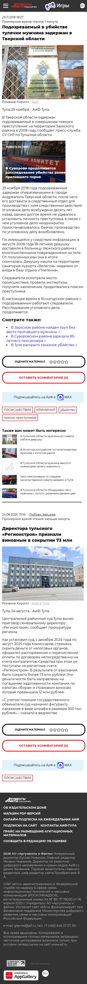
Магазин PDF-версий (22, 813)
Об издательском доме (24, 807)
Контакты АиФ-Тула (59, 825)
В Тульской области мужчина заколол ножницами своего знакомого (45, 464)
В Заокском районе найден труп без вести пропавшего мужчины (40, 329)
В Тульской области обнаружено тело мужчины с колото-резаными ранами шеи (48, 491)
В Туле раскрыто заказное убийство (42, 345)
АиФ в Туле (40, 603)
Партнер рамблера (40, 963)
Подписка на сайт (20, 825)
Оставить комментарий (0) (43, 378)
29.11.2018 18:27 (12, 17)
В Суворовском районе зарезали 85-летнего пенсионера (40, 338)
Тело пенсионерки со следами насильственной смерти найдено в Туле (46, 478)
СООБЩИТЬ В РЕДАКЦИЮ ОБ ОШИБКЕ (35, 841)
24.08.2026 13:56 (14, 514)
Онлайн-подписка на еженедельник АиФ (41, 819)
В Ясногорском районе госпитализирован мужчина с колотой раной (48, 451)
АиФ (35, 102)
